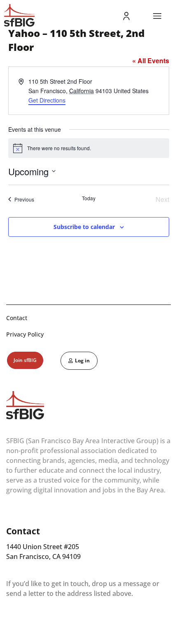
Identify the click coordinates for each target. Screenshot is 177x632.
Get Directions (46, 100)
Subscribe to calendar (84, 227)
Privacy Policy (25, 334)
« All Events (150, 60)
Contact (16, 318)
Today (88, 198)
